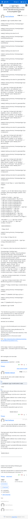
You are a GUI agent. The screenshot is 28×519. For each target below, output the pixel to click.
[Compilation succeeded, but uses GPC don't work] (2, 5)
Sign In (17, 2)
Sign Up (24, 2)
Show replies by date (22, 368)
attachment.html (5, 362)
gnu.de (6, 2)
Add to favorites (6, 494)
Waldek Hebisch (10, 373)
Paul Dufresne (9, 16)
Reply (3, 366)
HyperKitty (14, 517)
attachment (9, 476)
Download (5, 487)
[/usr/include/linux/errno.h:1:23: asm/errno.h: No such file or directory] (26, 5)
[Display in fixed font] (24, 365)
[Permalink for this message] (26, 365)
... (1, 381)
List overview (4, 484)
